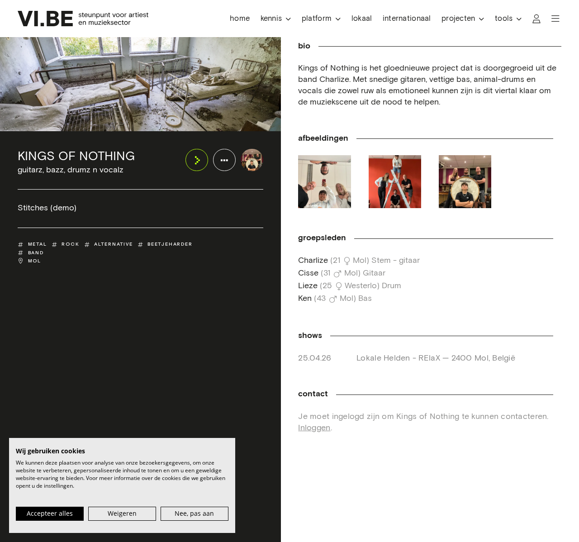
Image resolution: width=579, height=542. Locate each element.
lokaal (361, 19)
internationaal (407, 19)
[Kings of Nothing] (252, 160)
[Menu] (555, 19)
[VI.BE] (83, 18)
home (240, 19)
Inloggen (314, 428)
